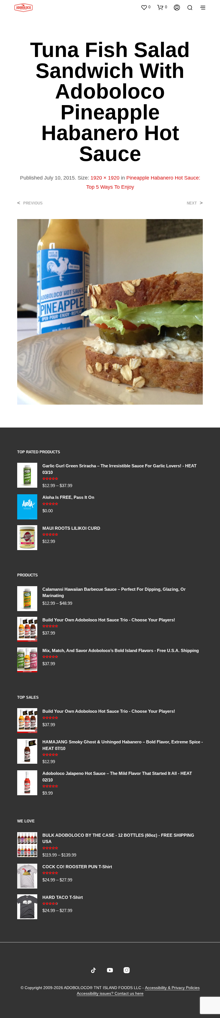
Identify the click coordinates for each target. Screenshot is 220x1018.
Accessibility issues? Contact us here (110, 993)
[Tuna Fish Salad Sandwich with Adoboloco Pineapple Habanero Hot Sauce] (110, 311)
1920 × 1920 (105, 178)
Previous (33, 203)
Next (192, 203)
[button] (145, 7)
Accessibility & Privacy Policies (172, 988)
